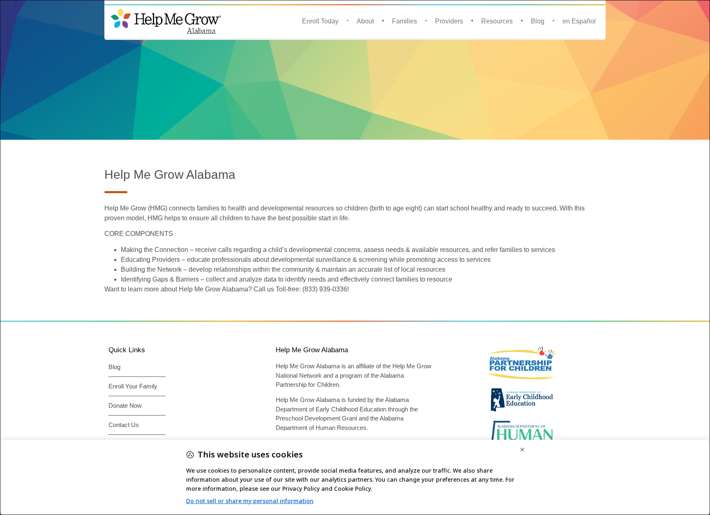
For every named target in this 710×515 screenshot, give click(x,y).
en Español (579, 21)
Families (404, 21)
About (365, 21)
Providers (449, 21)
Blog (537, 21)
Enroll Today (320, 21)
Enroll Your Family (132, 386)
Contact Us (123, 424)
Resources (497, 21)
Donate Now (125, 405)
